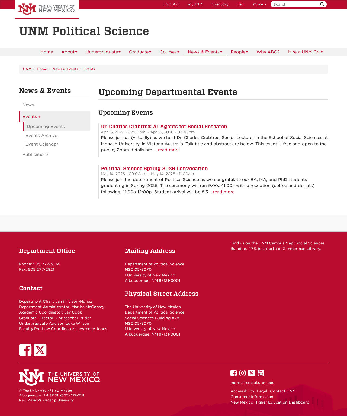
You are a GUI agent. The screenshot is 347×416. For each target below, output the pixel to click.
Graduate (139, 52)
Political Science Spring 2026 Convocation (154, 168)
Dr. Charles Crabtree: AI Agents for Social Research (164, 126)
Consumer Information (251, 397)
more (258, 4)
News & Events (204, 52)
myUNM (195, 4)
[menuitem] (46, 52)
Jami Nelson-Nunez (73, 301)
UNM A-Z (171, 4)
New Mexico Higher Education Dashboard (269, 402)
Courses (168, 52)
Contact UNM (283, 391)
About (68, 52)
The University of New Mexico (47, 9)
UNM (27, 69)
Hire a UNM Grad (306, 52)
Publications (36, 154)
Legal (262, 391)
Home (46, 52)
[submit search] (322, 4)
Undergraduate (102, 52)
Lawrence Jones (91, 329)
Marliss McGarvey (88, 307)
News (28, 104)
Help (241, 4)
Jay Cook (73, 312)
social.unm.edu (260, 382)
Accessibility (242, 391)
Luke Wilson (77, 323)
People (238, 52)
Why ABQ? (268, 52)
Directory (220, 4)
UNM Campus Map (276, 243)
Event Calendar (41, 144)
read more (169, 149)
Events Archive (41, 135)
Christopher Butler (73, 318)
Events (89, 69)
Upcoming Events (46, 126)
